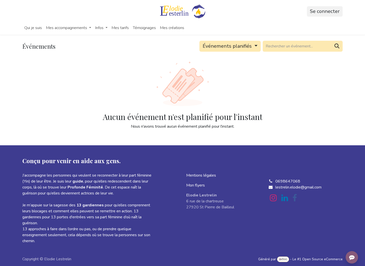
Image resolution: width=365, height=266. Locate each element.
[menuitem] (33, 28)
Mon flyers (195, 185)
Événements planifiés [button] (228, 46)
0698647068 (287, 181)
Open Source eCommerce (322, 259)
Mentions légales (201, 175)
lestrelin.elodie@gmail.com (298, 187)
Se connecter (325, 11)
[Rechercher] (337, 46)
